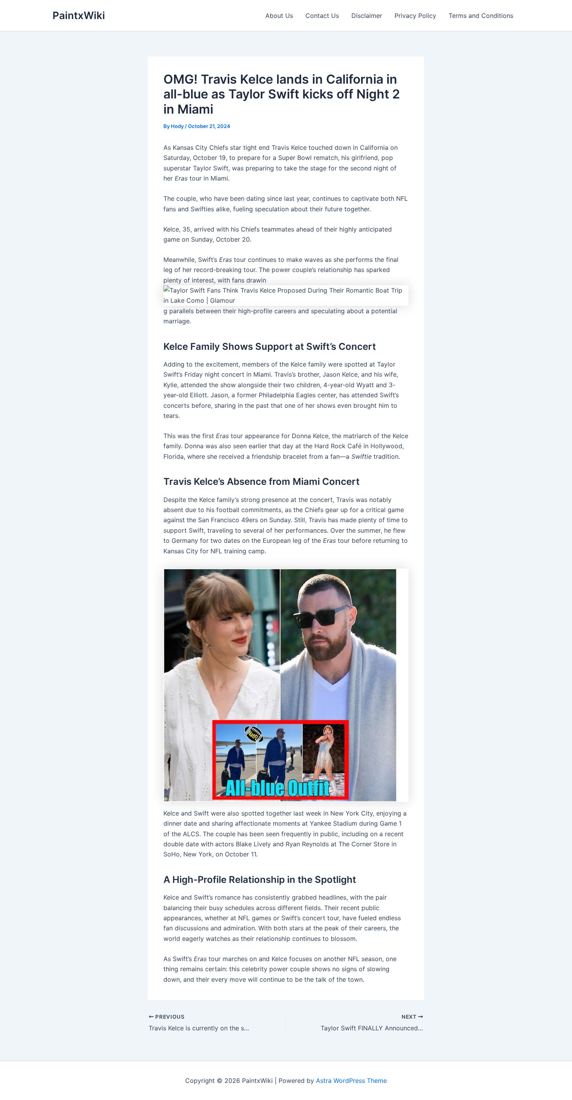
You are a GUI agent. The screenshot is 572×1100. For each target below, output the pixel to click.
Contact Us (322, 15)
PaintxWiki (79, 15)
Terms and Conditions (481, 15)
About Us (279, 15)
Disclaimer (366, 15)
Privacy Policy (415, 15)
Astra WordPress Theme (351, 1080)
